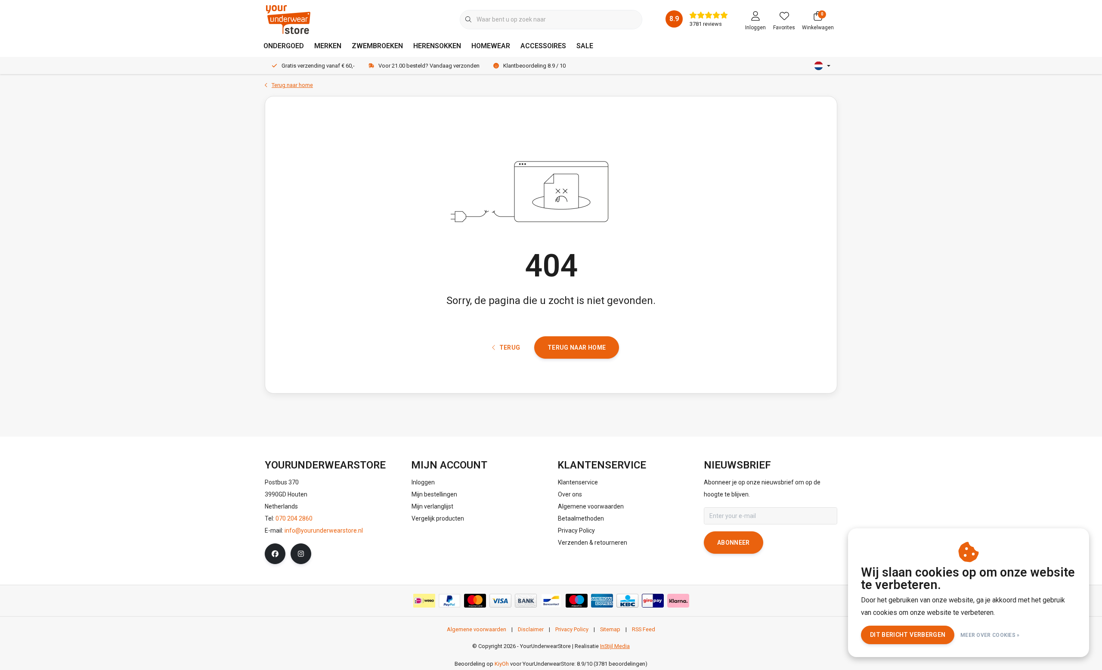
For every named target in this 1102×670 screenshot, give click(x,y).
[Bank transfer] (526, 601)
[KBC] (627, 601)
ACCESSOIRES (543, 46)
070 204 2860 (294, 518)
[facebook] (275, 553)
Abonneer (733, 542)
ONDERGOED (283, 46)
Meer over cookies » (990, 635)
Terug (509, 347)
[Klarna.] (678, 601)
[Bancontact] (551, 601)
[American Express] (602, 601)
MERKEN (327, 46)
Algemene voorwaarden (476, 629)
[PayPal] (450, 601)
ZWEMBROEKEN (377, 46)
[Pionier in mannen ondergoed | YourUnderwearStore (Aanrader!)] (288, 19)
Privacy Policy (571, 629)
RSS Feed (643, 629)
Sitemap (610, 629)
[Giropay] (653, 601)
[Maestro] (577, 601)
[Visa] (500, 601)
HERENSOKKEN (437, 46)
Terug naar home (577, 347)
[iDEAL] (424, 601)
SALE (584, 46)
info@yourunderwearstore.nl (324, 530)
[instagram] (301, 553)
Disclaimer (531, 629)
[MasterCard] (475, 601)
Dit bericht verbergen (907, 634)
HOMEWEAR (490, 46)
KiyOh (502, 664)
